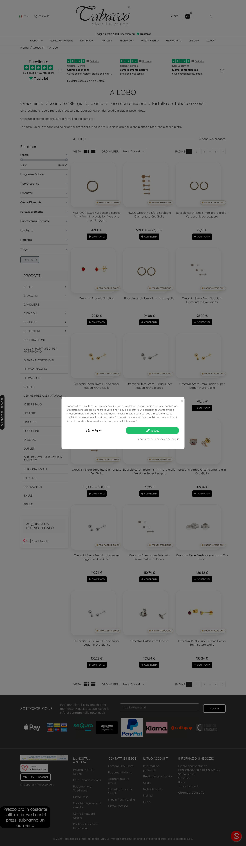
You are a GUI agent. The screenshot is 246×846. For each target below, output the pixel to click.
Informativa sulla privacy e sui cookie (158, 439)
